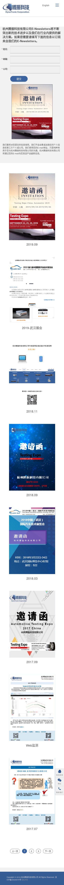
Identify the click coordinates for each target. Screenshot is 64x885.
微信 (59, 783)
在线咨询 (59, 775)
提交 (19, 79)
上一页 (15, 851)
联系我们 (59, 792)
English (45, 5)
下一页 (48, 851)
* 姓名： (5, 49)
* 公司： (5, 68)
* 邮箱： (5, 59)
